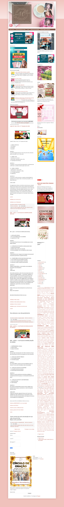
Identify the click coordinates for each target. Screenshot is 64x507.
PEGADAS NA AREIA (44, 399)
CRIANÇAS (52, 304)
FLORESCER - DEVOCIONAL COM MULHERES (45, 377)
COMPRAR (44, 303)
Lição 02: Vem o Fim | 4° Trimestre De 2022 (20, 126)
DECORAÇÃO (39, 306)
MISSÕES (48, 394)
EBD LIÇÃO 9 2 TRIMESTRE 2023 (42, 373)
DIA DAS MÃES (46, 307)
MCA (45, 391)
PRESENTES (46, 401)
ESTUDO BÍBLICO (41, 273)
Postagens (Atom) (17, 431)
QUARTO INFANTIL (40, 408)
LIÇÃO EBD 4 (49, 387)
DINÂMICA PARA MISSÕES (48, 333)
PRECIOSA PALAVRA (47, 400)
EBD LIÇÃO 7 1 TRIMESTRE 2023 (49, 367)
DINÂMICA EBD (19, 207)
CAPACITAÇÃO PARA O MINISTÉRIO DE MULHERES (45, 440)
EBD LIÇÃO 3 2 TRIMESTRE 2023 (48, 361)
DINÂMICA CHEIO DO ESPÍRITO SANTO (43, 320)
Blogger (38, 496)
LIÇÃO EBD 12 (47, 386)
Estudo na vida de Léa (50, 375)
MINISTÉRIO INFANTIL (41, 394)
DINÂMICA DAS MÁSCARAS (45, 323)
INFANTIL (40, 276)
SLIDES (11, 196)
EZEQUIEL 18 (43, 375)
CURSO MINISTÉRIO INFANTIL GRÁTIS (22, 72)
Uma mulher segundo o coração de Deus (47, 418)
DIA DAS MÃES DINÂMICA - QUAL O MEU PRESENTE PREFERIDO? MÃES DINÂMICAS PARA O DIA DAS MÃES (45, 311)
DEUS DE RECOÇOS (49, 306)
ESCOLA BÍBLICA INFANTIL (45, 29)
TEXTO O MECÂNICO (46, 413)
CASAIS (39, 266)
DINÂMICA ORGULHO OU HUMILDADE (43, 330)
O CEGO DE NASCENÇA (48, 395)
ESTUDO (43, 374)
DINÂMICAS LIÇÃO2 (40, 343)
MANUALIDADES (40, 391)
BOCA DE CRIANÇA (50, 296)
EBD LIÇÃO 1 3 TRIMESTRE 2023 (48, 350)
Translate (41, 458)
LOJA (28, 29)
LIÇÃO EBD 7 (46, 388)
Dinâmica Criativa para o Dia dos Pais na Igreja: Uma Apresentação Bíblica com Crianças (24, 98)
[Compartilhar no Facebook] (15, 319)
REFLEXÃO (51, 411)
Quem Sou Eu (11, 29)
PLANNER (49, 399)
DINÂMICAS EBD (51, 342)
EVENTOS (38, 375)
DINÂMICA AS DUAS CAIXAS (45, 318)
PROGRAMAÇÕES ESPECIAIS (49, 406)
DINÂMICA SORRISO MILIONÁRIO (48, 340)
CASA (39, 265)
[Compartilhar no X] (14, 319)
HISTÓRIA (45, 380)
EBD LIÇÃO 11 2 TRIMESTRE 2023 (42, 354)
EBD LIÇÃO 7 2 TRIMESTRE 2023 (42, 368)
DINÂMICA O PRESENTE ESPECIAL (48, 329)
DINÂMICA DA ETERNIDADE (15, 202)
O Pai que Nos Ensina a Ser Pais (21, 91)
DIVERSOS (40, 269)
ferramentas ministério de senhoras (48, 426)
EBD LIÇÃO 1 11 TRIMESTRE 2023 (43, 349)
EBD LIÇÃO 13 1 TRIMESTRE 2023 (46, 357)
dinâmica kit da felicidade (45, 424)
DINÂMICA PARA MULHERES (43, 334)
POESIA (41, 400)
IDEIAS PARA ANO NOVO (49, 381)
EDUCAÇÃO (40, 272)
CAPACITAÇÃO (42, 301)
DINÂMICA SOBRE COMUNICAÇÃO (42, 336)
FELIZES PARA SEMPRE (49, 376)
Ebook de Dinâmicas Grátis (20, 29)
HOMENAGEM (41, 381)
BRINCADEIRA (40, 297)
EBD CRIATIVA (18, 322)
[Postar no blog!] (13, 319)
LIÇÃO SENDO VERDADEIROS (48, 389)
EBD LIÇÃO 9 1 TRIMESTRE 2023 (48, 371)
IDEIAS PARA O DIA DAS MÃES (42, 382)
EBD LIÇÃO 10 (48, 351)
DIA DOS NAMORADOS (43, 312)
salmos (46, 430)
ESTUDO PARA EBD (17, 208)
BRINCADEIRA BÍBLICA (49, 297)
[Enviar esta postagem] (19, 205)
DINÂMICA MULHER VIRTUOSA (45, 328)
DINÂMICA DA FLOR (43, 322)
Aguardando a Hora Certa (44, 295)
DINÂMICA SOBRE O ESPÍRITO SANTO (43, 339)
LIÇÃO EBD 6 (42, 388)
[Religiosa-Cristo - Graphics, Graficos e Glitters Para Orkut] (42, 238)
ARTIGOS (40, 263)
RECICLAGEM (39, 411)
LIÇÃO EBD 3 (45, 387)
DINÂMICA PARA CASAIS (14, 299)
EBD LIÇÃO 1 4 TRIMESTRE (41, 351)
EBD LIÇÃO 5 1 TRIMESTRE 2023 (48, 363)
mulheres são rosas (50, 427)
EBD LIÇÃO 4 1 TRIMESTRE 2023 (42, 362)
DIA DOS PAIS (51, 312)
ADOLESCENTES (41, 262)
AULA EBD (15, 207)
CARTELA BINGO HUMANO (48, 302)
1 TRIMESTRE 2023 (40, 287)
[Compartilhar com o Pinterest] (16, 319)
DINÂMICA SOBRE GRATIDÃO (48, 337)
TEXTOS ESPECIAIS (50, 414)
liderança (40, 283)
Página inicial (17, 429)
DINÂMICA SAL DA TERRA (49, 335)
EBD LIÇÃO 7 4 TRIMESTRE (47, 369)
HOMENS (40, 275)
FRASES (46, 379)
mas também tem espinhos (42, 427)
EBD (23, 207)
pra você (42, 430)
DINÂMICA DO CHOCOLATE (15, 199)
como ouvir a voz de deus (43, 420)
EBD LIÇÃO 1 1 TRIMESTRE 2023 (48, 348)
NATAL (52, 394)
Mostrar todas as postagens (23, 122)
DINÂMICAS (40, 267)
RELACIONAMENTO (41, 412)
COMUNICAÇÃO (51, 303)
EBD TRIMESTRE (28, 207)
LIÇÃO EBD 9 (40, 389)
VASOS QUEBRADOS (40, 419)
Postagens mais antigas (29, 429)
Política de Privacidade (35, 29)
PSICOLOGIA (40, 280)
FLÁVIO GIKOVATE (40, 379)
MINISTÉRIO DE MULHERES (45, 393)
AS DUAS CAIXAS (18, 78)
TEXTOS (39, 282)
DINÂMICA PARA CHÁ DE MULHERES (45, 331)
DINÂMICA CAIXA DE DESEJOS (48, 319)
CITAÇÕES (38, 303)
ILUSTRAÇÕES (44, 383)
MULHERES (40, 277)
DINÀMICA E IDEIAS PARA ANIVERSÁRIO (45, 313)
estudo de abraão (42, 425)
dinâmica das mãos (43, 423)
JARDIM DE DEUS (43, 385)
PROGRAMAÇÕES (41, 279)
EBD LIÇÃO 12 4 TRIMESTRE (47, 356)
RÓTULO (48, 412)
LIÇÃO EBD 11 (42, 386)
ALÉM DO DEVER (44, 292)
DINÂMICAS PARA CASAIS (49, 343)
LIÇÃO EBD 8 (51, 388)
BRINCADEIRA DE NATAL (42, 299)
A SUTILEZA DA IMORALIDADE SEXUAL (20, 320)
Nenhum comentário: (14, 205)
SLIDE (11, 412)
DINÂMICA (40, 315)
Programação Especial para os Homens (45, 407)
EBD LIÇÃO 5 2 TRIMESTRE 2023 (42, 364)
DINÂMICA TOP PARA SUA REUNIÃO (43, 341)
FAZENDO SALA (40, 376)
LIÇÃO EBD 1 (49, 385)
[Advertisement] (45, 170)
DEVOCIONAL (40, 307)
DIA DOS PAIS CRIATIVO (19, 85)
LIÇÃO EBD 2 (23, 208)
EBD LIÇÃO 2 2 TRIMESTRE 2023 (44, 360)
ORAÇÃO (47, 397)
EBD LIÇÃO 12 (44, 355)
